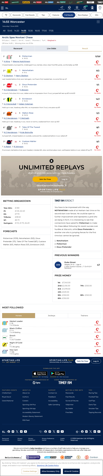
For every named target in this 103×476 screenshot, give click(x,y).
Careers (25, 401)
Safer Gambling (54, 405)
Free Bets (69, 412)
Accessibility (53, 401)
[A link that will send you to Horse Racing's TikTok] (58, 431)
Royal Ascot (6, 397)
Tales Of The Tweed (31, 127)
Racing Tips (93, 393)
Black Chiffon (16, 328)
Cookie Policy (62, 439)
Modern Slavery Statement (32, 416)
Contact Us (52, 393)
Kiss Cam (14, 350)
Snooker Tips (93, 408)
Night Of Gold (16, 343)
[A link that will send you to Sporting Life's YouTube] (25, 431)
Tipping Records (95, 412)
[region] (51, 468)
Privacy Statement (31, 439)
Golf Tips (92, 401)
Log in (64, 179)
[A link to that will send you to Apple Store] (40, 374)
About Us (26, 393)
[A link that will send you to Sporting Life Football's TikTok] (95, 431)
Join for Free (45, 179)
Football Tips (93, 397)
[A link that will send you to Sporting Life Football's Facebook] (82, 431)
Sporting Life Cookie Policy (48, 465)
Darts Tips (92, 405)
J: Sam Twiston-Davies (72, 266)
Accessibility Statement (31, 412)
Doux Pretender (29, 84)
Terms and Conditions (5, 439)
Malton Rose (27, 113)
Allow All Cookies (71, 471)
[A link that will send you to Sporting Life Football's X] (91, 431)
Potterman (27, 56)
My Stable (69, 408)
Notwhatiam (28, 70)
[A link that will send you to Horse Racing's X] (54, 431)
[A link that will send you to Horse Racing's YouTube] (62, 431)
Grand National (7, 401)
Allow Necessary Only (51, 471)
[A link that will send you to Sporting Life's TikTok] (21, 431)
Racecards (69, 393)
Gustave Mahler (29, 141)
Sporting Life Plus (29, 405)
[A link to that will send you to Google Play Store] (59, 374)
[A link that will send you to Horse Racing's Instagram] (50, 431)
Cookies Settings (30, 471)
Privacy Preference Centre (48, 439)
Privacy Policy (20, 439)
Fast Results (70, 397)
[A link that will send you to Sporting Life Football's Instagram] (86, 431)
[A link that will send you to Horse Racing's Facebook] (46, 431)
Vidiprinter (69, 405)
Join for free (82, 361)
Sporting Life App (29, 408)
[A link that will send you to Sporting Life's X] (17, 431)
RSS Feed (26, 420)
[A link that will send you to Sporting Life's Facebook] (9, 431)
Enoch (12, 335)
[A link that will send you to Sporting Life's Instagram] (13, 431)
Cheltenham (6, 393)
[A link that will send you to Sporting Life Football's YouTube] (99, 431)
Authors (25, 397)
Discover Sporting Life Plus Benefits (50, 185)
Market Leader (16, 321)
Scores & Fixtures (72, 401)
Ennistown (27, 99)
